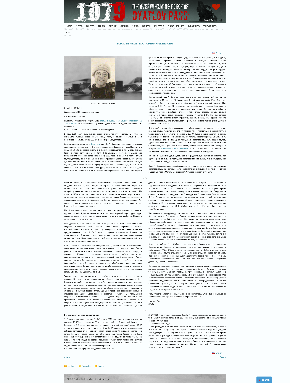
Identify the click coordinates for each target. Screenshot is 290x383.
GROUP (112, 26)
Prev (222, 357)
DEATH (146, 26)
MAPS (101, 26)
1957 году (95, 144)
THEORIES (210, 26)
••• (68, 33)
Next (68, 357)
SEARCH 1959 (129, 26)
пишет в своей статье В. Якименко (172, 148)
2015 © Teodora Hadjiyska (78, 379)
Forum (101, 366)
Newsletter (86, 366)
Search (207, 20)
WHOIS (90, 26)
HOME (69, 26)
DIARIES (194, 26)
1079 (79, 26)
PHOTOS (159, 26)
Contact (71, 366)
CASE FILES (176, 26)
